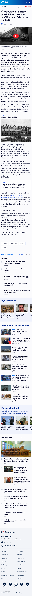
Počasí (3, 568)
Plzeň (4, 247)
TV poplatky (4, 558)
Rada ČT (19, 565)
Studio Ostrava (21, 561)
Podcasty (4, 565)
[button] (16, 36)
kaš (2, 23)
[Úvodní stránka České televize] (8, 532)
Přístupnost (21, 593)
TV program (4, 551)
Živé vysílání (4, 555)
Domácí (5, 243)
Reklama (19, 555)
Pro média (20, 551)
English (3, 593)
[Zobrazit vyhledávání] (26, 2)
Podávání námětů (22, 572)
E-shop (3, 572)
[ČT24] (4, 2)
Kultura (22, 243)
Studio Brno (20, 558)
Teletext (3, 561)
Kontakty (19, 578)
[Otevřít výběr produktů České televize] (30, 2)
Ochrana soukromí (12, 593)
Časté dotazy (20, 575)
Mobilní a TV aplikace (7, 575)
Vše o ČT (3, 578)
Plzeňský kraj (13, 243)
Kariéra (19, 568)
